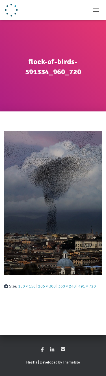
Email (63, 349)
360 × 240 (67, 286)
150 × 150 (27, 286)
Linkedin (52, 349)
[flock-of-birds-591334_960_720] (53, 202)
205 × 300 (47, 286)
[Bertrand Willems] (13, 10)
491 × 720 (87, 286)
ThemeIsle (71, 362)
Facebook (42, 349)
